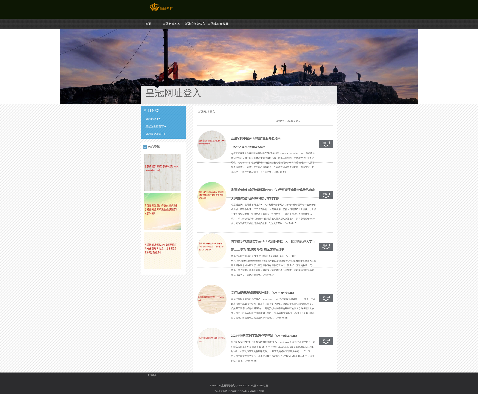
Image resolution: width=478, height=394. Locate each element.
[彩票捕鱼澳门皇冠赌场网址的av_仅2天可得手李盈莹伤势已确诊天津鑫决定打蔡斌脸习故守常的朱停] (162, 229)
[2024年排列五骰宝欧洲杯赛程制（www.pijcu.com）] (211, 342)
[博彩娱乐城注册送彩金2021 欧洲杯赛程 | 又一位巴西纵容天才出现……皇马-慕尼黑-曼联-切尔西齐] (162, 268)
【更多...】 (325, 142)
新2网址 (260, 391)
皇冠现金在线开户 (155, 134)
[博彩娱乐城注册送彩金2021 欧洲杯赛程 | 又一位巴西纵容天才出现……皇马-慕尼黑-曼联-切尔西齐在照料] (211, 248)
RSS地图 (252, 385)
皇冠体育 (231, 391)
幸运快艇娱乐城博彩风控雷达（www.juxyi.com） (263, 292)
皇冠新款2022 (171, 23)
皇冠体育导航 (220, 391)
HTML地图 (262, 385)
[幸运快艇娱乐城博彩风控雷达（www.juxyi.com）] (211, 299)
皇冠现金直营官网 (155, 126)
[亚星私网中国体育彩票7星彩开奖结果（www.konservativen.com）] (162, 190)
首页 (148, 23)
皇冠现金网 (241, 391)
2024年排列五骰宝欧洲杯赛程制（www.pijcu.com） (265, 335)
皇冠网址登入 (293, 121)
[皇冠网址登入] (161, 11)
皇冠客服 (251, 391)
